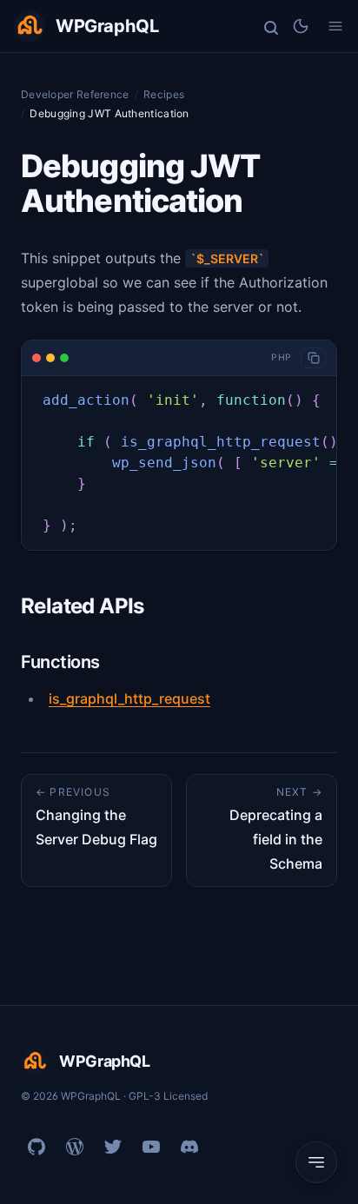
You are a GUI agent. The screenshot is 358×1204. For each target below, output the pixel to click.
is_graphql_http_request (129, 698)
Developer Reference (75, 94)
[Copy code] (313, 357)
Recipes (163, 94)
